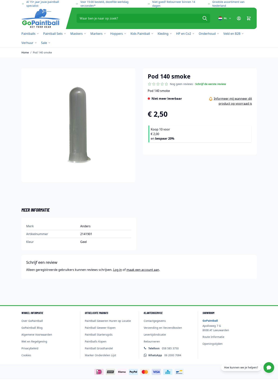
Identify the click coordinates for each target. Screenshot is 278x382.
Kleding (163, 34)
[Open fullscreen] (78, 125)
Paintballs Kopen (95, 341)
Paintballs (28, 34)
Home (25, 52)
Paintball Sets (53, 34)
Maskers (76, 34)
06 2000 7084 (164, 355)
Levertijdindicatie (155, 334)
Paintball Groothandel (99, 348)
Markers (96, 34)
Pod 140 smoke (42, 52)
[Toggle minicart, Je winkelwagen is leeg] (249, 18)
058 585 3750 (163, 348)
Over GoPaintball (32, 321)
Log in (117, 270)
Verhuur (27, 43)
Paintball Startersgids (99, 334)
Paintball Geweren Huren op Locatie (108, 321)
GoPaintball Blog (32, 327)
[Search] (204, 18)
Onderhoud (207, 34)
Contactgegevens (155, 321)
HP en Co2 (183, 34)
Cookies (26, 355)
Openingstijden (213, 344)
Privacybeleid (29, 348)
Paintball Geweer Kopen (100, 327)
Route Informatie (213, 337)
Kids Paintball (140, 34)
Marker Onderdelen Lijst (100, 355)
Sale (44, 43)
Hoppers (116, 34)
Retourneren (152, 341)
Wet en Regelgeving (34, 341)
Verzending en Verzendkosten (163, 327)
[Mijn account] (239, 18)
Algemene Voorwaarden (36, 334)
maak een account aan (142, 270)
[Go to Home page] (40, 18)
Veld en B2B (231, 34)
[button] (187, 84)
